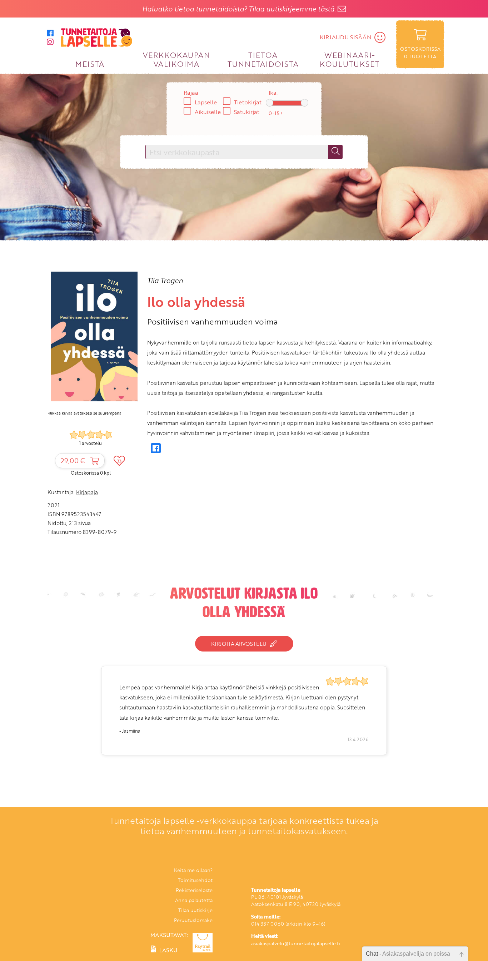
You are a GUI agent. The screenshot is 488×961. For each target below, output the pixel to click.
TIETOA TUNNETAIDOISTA (263, 59)
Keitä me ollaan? (193, 870)
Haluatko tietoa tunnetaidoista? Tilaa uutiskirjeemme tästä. (239, 9)
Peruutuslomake (193, 920)
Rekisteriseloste (194, 890)
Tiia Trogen (165, 280)
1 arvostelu (90, 443)
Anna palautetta (194, 900)
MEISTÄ (89, 63)
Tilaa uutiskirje (195, 910)
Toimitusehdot (195, 880)
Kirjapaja (87, 492)
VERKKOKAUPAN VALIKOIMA (176, 59)
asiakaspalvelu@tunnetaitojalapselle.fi (295, 943)
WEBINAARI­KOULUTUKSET (349, 59)
